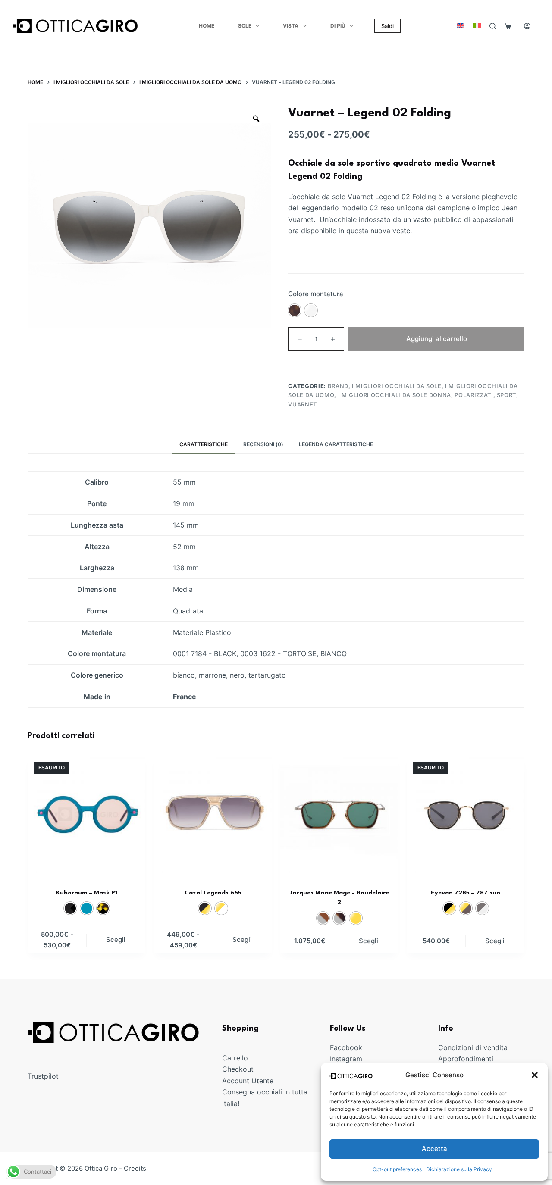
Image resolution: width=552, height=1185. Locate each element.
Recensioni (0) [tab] (263, 444)
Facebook (346, 1047)
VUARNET (302, 404)
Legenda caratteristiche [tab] (336, 444)
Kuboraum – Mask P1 (86, 893)
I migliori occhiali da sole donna (394, 394)
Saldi (387, 25)
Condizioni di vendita (473, 1047)
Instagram (346, 1058)
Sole (244, 25)
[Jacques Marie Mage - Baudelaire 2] (339, 814)
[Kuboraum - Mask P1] (86, 814)
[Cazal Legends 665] (213, 814)
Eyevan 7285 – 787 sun (465, 893)
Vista (290, 25)
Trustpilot (43, 1076)
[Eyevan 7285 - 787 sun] (465, 814)
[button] (534, 1075)
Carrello (235, 1058)
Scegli (115, 939)
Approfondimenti (465, 1058)
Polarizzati (474, 394)
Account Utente (247, 1080)
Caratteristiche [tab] (203, 444)
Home (206, 25)
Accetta (434, 1148)
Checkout (238, 1069)
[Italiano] (477, 25)
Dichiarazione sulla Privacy (459, 1169)
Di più (337, 25)
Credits (135, 1168)
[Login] (527, 26)
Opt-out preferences (397, 1169)
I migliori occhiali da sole (397, 385)
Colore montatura (315, 294)
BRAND (338, 385)
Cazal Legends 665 (213, 893)
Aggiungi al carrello (436, 339)
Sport (506, 394)
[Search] (492, 26)
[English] (460, 25)
